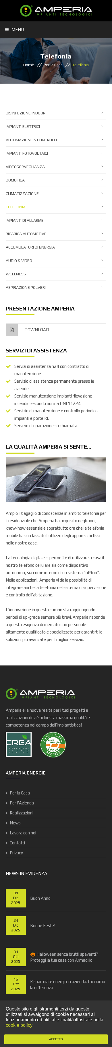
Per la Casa (53, 64)
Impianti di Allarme (25, 220)
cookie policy (19, 1025)
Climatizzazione (22, 193)
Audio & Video (19, 260)
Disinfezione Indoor (25, 113)
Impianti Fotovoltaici (27, 153)
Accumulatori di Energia (30, 247)
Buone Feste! (42, 925)
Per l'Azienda (22, 802)
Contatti (17, 842)
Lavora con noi (23, 832)
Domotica (15, 180)
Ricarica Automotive (26, 233)
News (15, 822)
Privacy (16, 852)
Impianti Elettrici (23, 126)
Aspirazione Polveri (26, 287)
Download (36, 329)
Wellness (16, 274)
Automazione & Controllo (32, 140)
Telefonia (16, 207)
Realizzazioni (21, 812)
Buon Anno (40, 898)
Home (28, 64)
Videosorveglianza (25, 166)
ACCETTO (56, 1039)
